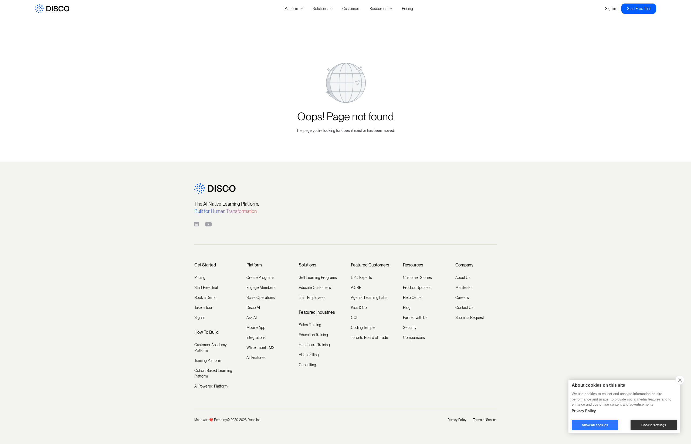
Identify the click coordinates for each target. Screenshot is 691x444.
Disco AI (253, 307)
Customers (351, 8)
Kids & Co (359, 307)
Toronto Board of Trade (369, 337)
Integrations (256, 337)
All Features (256, 357)
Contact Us (464, 307)
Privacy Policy (457, 420)
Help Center (413, 297)
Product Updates (417, 287)
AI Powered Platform (211, 386)
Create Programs (260, 277)
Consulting (307, 365)
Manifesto (463, 287)
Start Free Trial (639, 8)
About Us (462, 277)
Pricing (407, 8)
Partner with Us (415, 317)
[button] (294, 9)
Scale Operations (260, 297)
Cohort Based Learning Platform (213, 373)
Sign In (199, 317)
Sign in (610, 8)
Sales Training (310, 325)
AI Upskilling (309, 355)
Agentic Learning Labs (369, 297)
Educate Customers (315, 287)
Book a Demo (205, 297)
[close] (679, 380)
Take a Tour (203, 307)
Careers (462, 297)
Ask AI (251, 317)
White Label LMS (260, 347)
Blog (407, 307)
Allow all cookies (595, 425)
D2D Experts (361, 277)
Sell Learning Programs (318, 277)
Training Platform (207, 360)
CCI (354, 317)
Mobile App (255, 327)
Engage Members (261, 287)
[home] (137, 8)
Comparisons (414, 337)
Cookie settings (653, 425)
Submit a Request (469, 317)
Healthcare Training (314, 345)
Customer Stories (417, 277)
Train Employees (312, 297)
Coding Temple (363, 327)
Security (409, 327)
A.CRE (356, 287)
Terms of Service (485, 420)
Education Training (313, 335)
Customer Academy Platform (210, 348)
